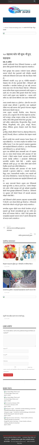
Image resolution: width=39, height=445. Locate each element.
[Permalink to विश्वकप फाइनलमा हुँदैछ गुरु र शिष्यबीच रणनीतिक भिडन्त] (19, 261)
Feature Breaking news (15, 28)
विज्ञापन (15, 437)
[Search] (34, 1)
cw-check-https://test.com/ (11, 393)
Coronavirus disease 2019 (11, 405)
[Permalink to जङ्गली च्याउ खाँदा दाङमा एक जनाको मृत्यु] (19, 297)
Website (5, 361)
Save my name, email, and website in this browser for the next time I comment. (18, 369)
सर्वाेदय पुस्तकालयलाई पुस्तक (25, 234)
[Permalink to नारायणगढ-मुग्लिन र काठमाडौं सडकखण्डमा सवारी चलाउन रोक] (19, 287)
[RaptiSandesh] (19, 12)
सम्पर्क (19, 437)
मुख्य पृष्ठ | (6, 437)
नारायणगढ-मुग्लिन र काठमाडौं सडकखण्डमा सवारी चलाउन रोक (19, 290)
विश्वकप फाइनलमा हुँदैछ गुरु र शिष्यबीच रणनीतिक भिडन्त (18, 264)
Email (4, 355)
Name (5, 349)
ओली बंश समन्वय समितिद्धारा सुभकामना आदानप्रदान (16, 228)
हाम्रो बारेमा (10, 437)
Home (6, 28)
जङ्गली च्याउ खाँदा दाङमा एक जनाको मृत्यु (13, 316)
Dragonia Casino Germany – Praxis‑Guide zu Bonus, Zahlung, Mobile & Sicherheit (17, 422)
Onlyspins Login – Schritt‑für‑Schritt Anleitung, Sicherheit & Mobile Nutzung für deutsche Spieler (19, 413)
